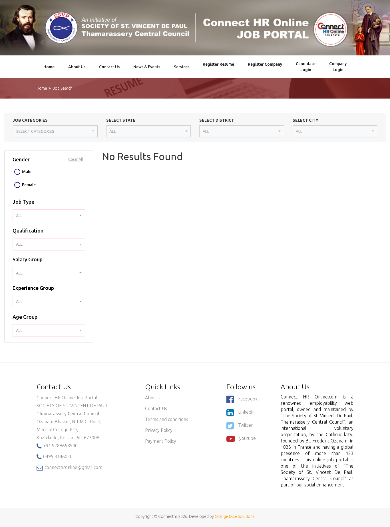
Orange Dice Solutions (235, 516)
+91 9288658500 (60, 445)
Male (26, 171)
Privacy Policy (158, 430)
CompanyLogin (338, 66)
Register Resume (218, 67)
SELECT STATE (121, 120)
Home (49, 67)
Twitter (245, 425)
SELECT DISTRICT (216, 120)
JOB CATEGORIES (30, 120)
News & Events (146, 67)
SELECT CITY (305, 120)
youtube (247, 438)
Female (29, 185)
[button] (55, 131)
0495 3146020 (57, 456)
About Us (76, 67)
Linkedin (246, 411)
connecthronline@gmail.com (72, 467)
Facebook (248, 398)
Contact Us (109, 67)
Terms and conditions (166, 419)
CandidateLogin (305, 66)
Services (181, 67)
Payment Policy (160, 441)
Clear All (75, 159)
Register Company (265, 67)
